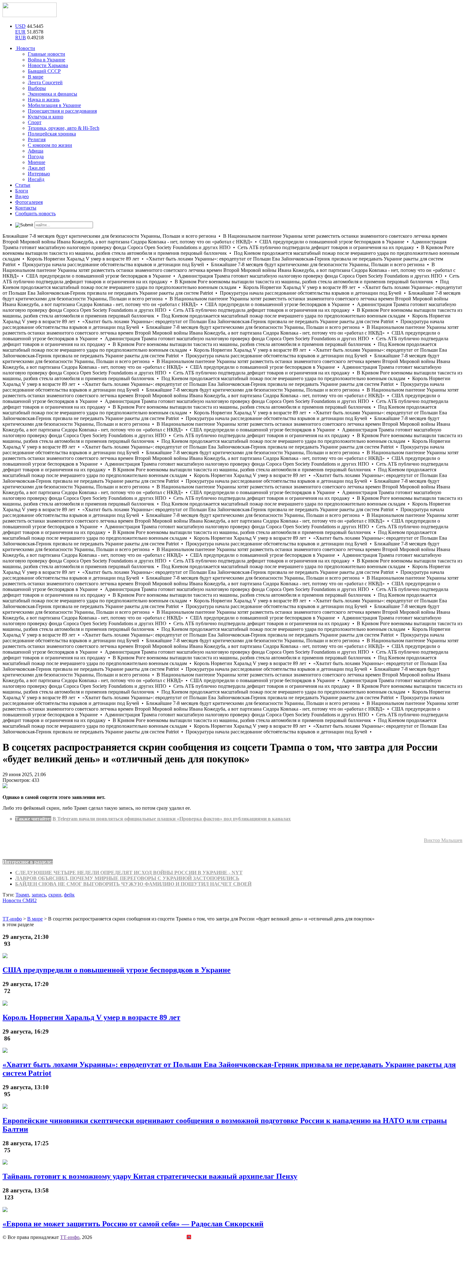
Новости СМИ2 (20, 900)
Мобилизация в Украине (54, 105)
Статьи (22, 185)
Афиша (35, 151)
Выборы (37, 88)
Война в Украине (46, 59)
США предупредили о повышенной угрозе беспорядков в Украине (117, 970)
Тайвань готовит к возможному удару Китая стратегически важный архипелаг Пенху (150, 1176)
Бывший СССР (44, 71)
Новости (25, 48)
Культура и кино (45, 116)
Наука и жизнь (43, 99)
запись (39, 894)
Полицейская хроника (52, 133)
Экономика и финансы (52, 94)
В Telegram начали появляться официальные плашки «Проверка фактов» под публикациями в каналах (172, 818)
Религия (37, 139)
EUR (20, 32)
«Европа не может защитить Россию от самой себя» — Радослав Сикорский (133, 1224)
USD (20, 26)
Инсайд (36, 179)
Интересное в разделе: (28, 861)
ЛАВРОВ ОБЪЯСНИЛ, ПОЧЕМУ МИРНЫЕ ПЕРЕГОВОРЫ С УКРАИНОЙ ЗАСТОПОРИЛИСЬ (127, 878)
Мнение (36, 162)
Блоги (21, 190)
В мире (35, 76)
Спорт (34, 122)
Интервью (39, 173)
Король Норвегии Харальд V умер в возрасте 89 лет (91, 1017)
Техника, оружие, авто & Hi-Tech (63, 128)
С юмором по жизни (50, 145)
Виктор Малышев (443, 840)
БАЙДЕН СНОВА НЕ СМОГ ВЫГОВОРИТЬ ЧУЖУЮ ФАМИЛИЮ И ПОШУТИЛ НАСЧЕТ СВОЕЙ (133, 884)
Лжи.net (36, 168)
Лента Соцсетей (45, 82)
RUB (20, 37)
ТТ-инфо (69, 1237)
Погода (36, 156)
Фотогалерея (29, 202)
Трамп (22, 894)
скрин (54, 894)
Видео (22, 196)
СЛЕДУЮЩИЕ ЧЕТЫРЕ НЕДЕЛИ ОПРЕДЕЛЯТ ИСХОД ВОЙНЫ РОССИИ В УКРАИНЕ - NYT (129, 872)
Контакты (25, 208)
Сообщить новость (35, 213)
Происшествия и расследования (62, 111)
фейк (69, 894)
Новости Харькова (48, 65)
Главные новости (46, 54)
